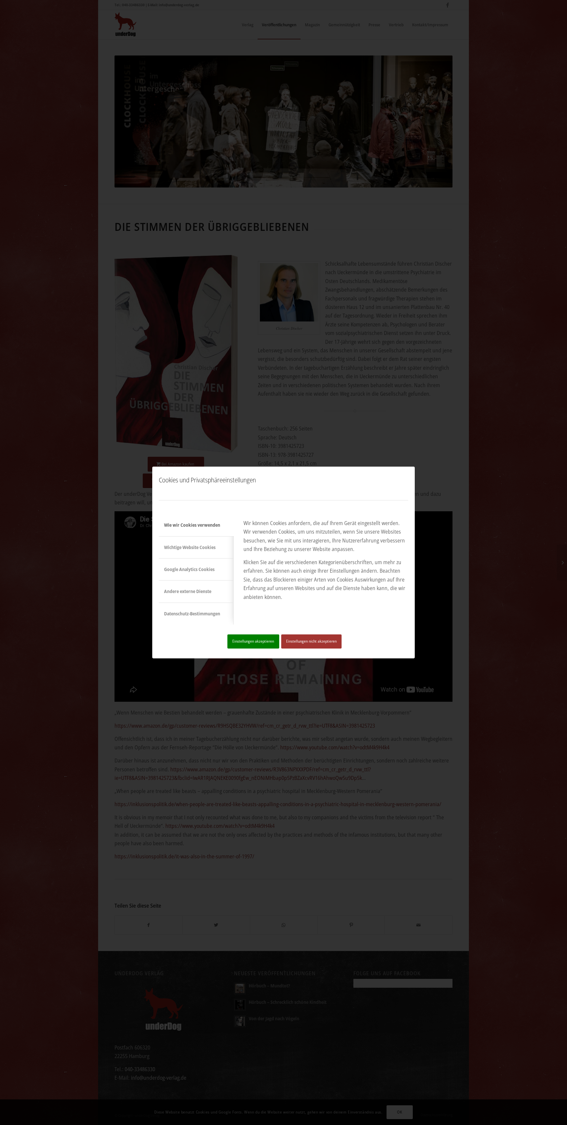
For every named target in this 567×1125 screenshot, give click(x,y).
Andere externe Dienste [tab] (187, 591)
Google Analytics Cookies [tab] (189, 569)
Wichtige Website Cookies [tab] (190, 547)
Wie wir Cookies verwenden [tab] (192, 525)
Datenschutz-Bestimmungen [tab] (192, 613)
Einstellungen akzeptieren (253, 641)
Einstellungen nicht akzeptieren (311, 641)
